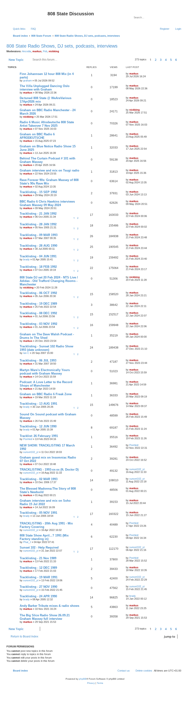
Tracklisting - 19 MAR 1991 (38, 577)
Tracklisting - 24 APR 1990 (38, 596)
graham (27, 80)
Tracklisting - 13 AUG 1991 (38, 403)
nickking (54, 51)
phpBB (82, 679)
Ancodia (26, 51)
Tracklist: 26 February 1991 (39, 436)
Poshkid (27, 439)
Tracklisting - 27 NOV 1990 (38, 586)
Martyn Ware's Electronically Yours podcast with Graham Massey (45, 371)
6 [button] (176, 60)
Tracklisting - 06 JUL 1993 (38, 360)
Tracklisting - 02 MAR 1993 (38, 479)
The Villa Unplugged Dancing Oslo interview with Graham (45, 87)
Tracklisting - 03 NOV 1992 (38, 324)
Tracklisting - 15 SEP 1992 (38, 192)
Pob (45, 51)
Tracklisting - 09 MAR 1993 (38, 235)
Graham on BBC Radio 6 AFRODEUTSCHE (37, 135)
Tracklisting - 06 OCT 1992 (38, 293)
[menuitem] (31, 29)
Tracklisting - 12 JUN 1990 (38, 426)
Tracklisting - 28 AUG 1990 (38, 245)
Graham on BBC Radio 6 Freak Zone (46, 394)
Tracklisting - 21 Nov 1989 (38, 558)
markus (36, 51)
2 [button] (155, 60)
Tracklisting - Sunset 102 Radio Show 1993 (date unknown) (46, 348)
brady (26, 259)
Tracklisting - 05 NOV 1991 (38, 512)
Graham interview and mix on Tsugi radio (49, 170)
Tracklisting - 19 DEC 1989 (38, 303)
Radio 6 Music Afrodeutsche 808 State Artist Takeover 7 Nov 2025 (47, 123)
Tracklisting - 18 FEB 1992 (38, 266)
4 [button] (166, 60)
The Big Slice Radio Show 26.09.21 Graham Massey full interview (45, 617)
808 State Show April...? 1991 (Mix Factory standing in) (44, 537)
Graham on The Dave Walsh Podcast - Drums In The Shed (47, 336)
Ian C (26, 353)
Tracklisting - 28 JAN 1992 (38, 224)
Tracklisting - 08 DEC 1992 (38, 313)
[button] (181, 59)
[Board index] (28, 15)
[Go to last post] (140, 73)
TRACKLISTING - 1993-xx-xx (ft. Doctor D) (49, 469)
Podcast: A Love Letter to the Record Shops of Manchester (46, 383)
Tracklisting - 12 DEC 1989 (38, 567)
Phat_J (27, 542)
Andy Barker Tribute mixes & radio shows (49, 605)
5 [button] (171, 60)
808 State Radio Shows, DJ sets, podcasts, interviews (61, 45)
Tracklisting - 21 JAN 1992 (38, 213)
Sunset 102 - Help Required (39, 547)
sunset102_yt (30, 452)
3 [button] (161, 60)
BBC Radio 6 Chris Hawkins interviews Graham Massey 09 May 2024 (47, 203)
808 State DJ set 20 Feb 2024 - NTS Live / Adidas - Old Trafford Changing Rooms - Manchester (49, 281)
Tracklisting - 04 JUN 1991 (38, 256)
